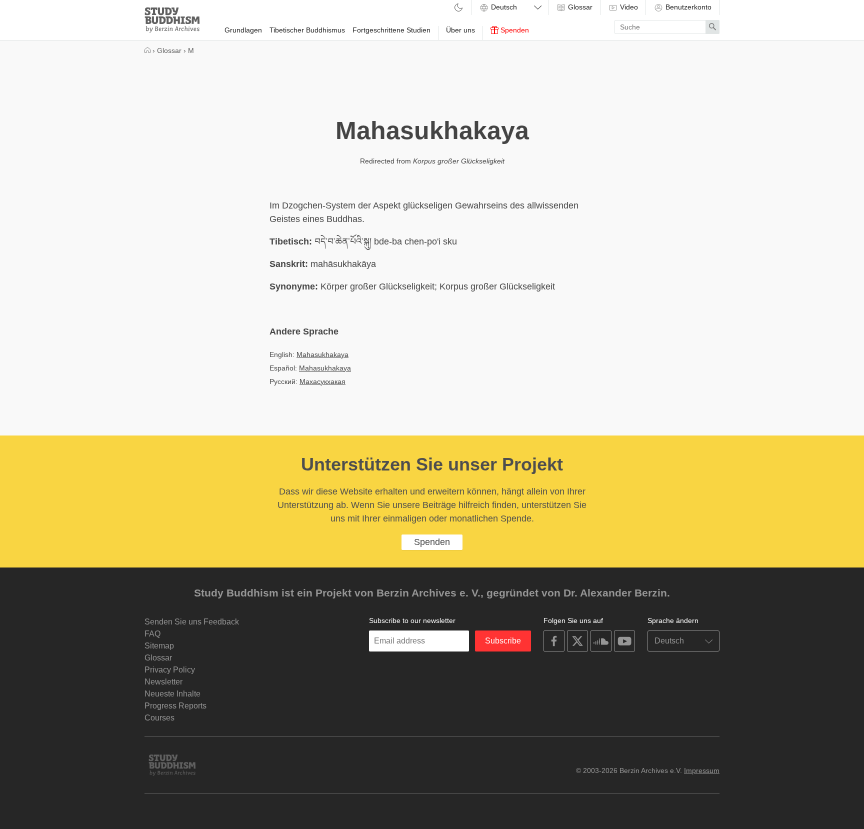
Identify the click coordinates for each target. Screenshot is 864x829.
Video (628, 7)
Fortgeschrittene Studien (391, 30)
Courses (159, 718)
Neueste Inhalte (172, 694)
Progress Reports (175, 706)
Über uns (460, 30)
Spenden (513, 30)
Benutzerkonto (688, 7)
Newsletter (163, 682)
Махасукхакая (323, 382)
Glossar (579, 7)
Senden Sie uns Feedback (191, 622)
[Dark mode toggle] (459, 8)
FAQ (152, 634)
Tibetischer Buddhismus (307, 30)
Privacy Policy (169, 670)
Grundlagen (243, 30)
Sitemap (159, 646)
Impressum (702, 770)
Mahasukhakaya (322, 354)
